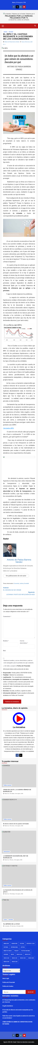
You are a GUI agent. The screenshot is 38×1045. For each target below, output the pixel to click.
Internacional (7, 851)
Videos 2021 (14, 958)
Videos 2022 (23, 958)
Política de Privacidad (23, 666)
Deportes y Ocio (30, 943)
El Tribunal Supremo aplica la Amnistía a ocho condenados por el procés (18, 1001)
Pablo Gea (7, 793)
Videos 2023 (31, 958)
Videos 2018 (19, 954)
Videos (12, 954)
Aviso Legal (5, 978)
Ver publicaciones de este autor (16, 576)
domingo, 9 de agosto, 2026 (17, 893)
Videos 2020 (6, 958)
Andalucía (6, 943)
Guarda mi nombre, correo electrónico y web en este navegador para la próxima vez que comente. (19, 662)
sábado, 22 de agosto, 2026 (17, 793)
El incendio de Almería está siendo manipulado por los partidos (17, 1011)
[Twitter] (20, 755)
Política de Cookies (7, 986)
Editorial (6, 947)
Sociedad (11, 31)
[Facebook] (17, 755)
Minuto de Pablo (8, 950)
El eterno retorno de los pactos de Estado (16, 823)
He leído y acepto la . (17, 666)
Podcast (16, 950)
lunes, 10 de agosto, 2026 (16, 859)
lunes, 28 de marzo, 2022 (27, 41)
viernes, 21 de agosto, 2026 (17, 825)
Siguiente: (20, 593)
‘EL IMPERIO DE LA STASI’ (11, 924)
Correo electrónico (24, 642)
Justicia (5, 31)
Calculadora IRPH (8, 428)
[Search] (35, 25)
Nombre (6, 641)
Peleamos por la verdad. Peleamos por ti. (19, 17)
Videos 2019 (27, 954)
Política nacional (7, 785)
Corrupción (14, 943)
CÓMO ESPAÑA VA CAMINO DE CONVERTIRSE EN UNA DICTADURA (17, 1023)
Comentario (7, 616)
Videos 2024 (6, 961)
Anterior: (12, 589)
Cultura (5, 919)
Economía (16, 583)
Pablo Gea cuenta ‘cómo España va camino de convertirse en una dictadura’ (18, 1017)
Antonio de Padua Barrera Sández (12, 41)
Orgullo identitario (7, 1006)
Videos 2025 (14, 961)
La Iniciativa (7, 926)
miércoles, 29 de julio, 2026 (17, 926)
